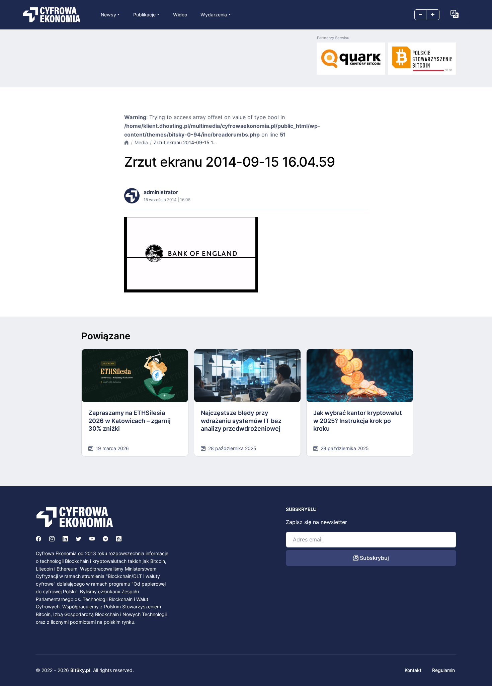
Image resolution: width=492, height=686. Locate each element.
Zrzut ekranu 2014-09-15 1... (185, 142)
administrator (161, 192)
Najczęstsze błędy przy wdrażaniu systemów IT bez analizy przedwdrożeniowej (241, 420)
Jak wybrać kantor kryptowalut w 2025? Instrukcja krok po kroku (357, 420)
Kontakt (413, 670)
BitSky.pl (80, 670)
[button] (454, 14)
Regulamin (443, 670)
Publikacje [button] (144, 14)
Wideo (180, 14)
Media (141, 142)
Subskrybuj (373, 557)
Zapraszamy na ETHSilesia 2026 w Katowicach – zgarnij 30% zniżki (129, 420)
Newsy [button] (108, 14)
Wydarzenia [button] (213, 14)
